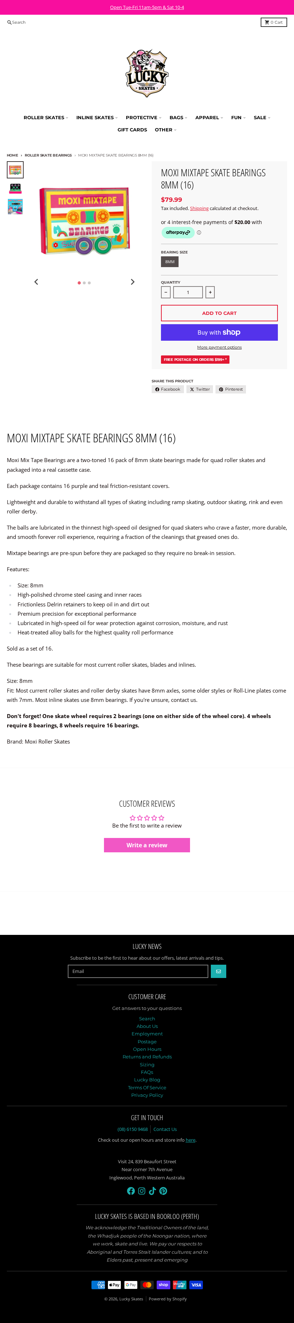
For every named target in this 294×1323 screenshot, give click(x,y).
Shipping (199, 208)
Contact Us (165, 1129)
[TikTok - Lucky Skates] (152, 1191)
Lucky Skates (131, 1298)
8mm (170, 261)
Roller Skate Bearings (48, 155)
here (190, 1140)
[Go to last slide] (36, 282)
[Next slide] (132, 282)
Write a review (147, 845)
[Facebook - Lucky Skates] (131, 1191)
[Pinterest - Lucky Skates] (163, 1191)
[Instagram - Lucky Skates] (142, 1191)
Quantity (170, 282)
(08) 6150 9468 (133, 1129)
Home (12, 155)
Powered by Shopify (168, 1298)
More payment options (219, 347)
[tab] (79, 282)
